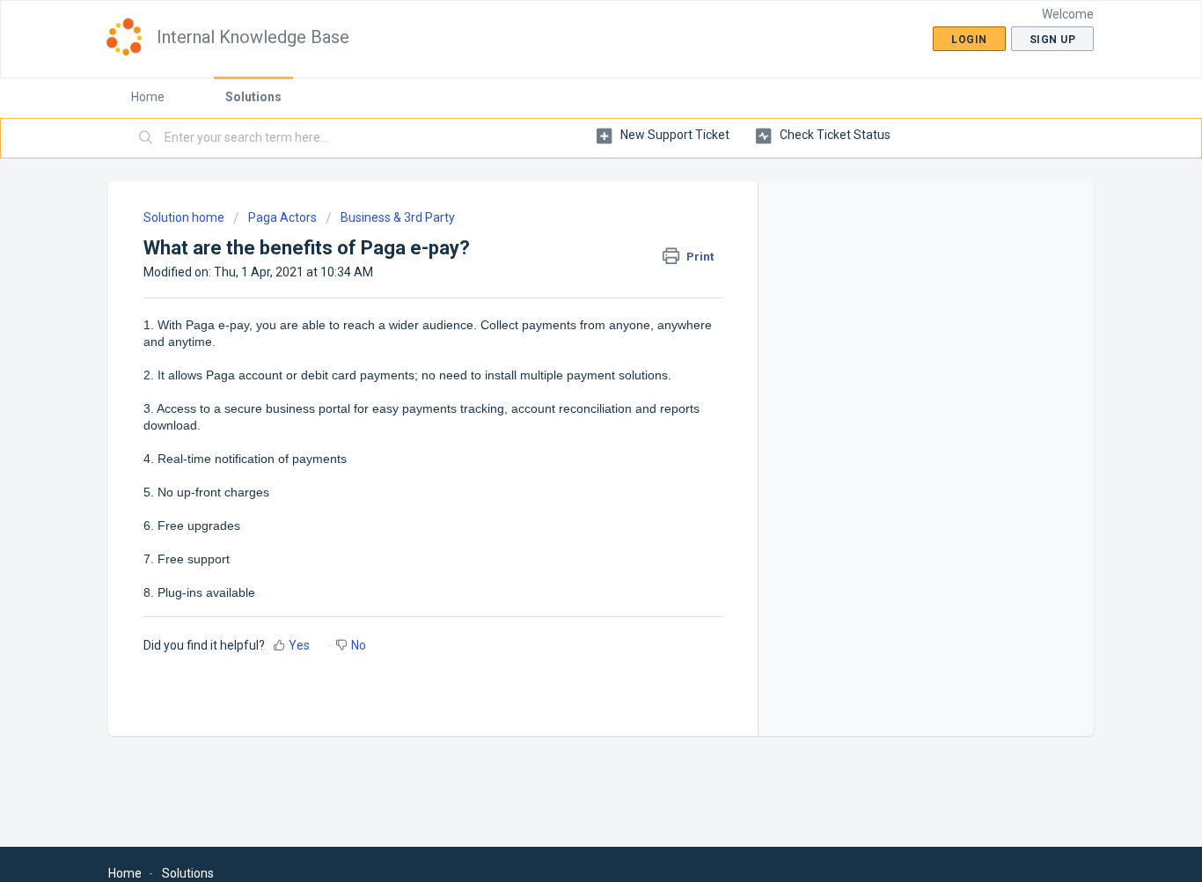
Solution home (185, 217)
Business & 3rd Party (398, 217)
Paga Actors (282, 217)
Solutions (253, 97)
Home (148, 97)
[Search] (146, 138)
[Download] (568, 208)
